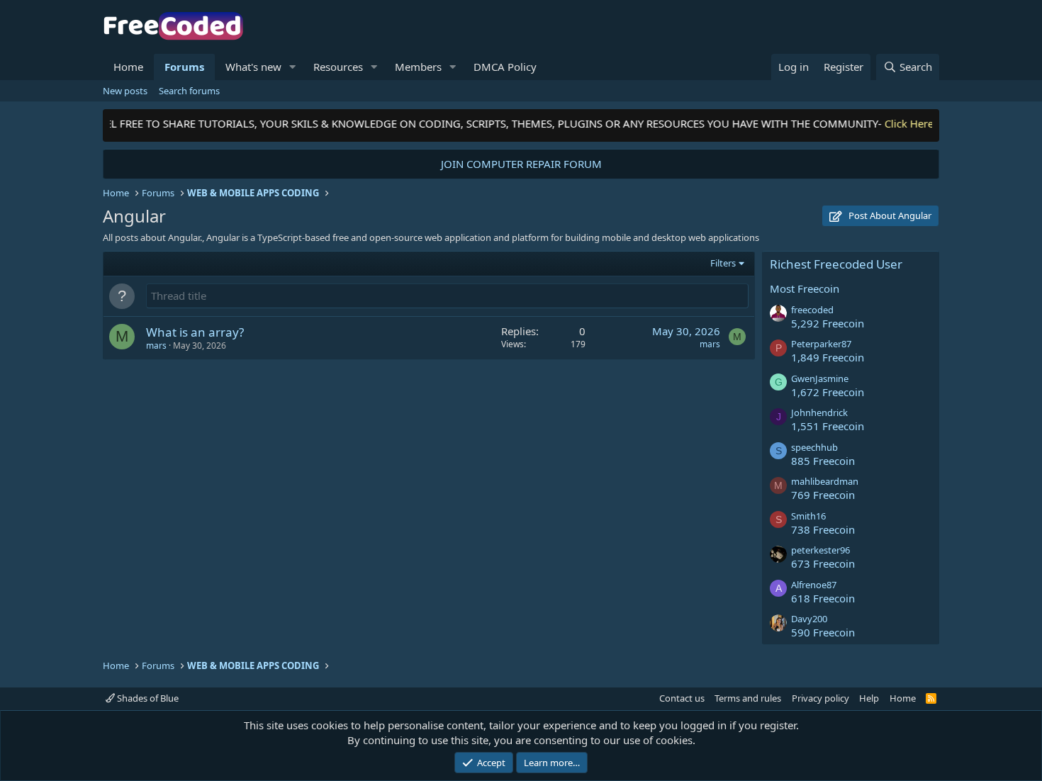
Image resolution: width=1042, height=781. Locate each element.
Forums (184, 67)
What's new (253, 67)
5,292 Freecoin (827, 323)
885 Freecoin (823, 461)
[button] (293, 67)
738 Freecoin (823, 529)
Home (128, 67)
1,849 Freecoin (827, 357)
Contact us (682, 698)
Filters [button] (723, 263)
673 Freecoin (823, 563)
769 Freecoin (823, 495)
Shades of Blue (147, 698)
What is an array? (195, 332)
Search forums (189, 90)
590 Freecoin (823, 632)
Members (418, 67)
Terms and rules (748, 698)
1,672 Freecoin (827, 392)
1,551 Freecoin (827, 426)
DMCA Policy (505, 67)
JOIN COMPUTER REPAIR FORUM (521, 164)
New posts (125, 90)
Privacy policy (820, 698)
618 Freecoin (823, 598)
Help (869, 698)
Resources (338, 67)
